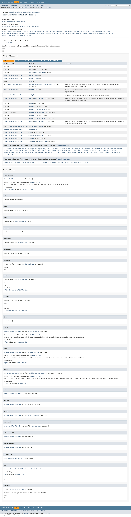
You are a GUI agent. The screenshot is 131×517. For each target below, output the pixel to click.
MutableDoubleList (21, 26)
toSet (107, 152)
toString (86, 162)
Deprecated (31, 2)
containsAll (36, 150)
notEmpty (73, 162)
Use (21, 2)
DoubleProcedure (37, 126)
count (54, 150)
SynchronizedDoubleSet (67, 33)
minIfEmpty (23, 152)
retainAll (31, 115)
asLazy (24, 148)
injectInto (93, 150)
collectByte (76, 148)
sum (69, 152)
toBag (95, 152)
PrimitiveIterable (19, 21)
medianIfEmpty (9, 152)
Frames (23, 5)
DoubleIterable (7, 21)
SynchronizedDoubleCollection (29, 33)
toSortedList (8, 154)
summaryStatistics (78, 152)
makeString (47, 162)
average (31, 148)
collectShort (18, 150)
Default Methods (54, 61)
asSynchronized (33, 75)
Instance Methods (22, 61)
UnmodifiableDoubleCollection (103, 33)
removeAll (31, 106)
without (31, 138)
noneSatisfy (32, 152)
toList (101, 152)
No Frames (30, 5)
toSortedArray (115, 152)
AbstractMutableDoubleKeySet (12, 31)
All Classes (41, 5)
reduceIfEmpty (49, 152)
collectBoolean (65, 148)
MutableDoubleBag (8, 26)
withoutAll (32, 141)
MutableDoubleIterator (12, 89)
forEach (85, 150)
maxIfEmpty (106, 150)
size (79, 162)
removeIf (31, 112)
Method (25, 7)
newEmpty (31, 95)
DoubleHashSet (108, 31)
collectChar (86, 148)
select (30, 121)
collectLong (8, 150)
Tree (25, 2)
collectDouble (97, 148)
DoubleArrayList (86, 31)
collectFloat (108, 148)
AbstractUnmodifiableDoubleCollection (65, 31)
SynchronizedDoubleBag (10, 33)
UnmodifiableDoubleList (10, 35)
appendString (8, 162)
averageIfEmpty (40, 148)
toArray (89, 152)
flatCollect (77, 150)
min (16, 152)
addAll (30, 69)
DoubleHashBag (97, 31)
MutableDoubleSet (35, 26)
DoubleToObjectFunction (43, 84)
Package (10, 2)
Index (38, 2)
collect (31, 84)
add (29, 66)
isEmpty (38, 162)
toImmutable (32, 129)
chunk (49, 148)
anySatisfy (17, 148)
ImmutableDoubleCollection (13, 129)
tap (29, 126)
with (30, 132)
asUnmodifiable (33, 78)
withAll (31, 135)
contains (27, 150)
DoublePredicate (39, 98)
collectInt (118, 148)
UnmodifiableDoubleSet (28, 35)
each (69, 150)
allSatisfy (7, 148)
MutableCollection (13, 84)
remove (30, 103)
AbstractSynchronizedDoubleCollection (37, 31)
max (100, 150)
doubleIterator (33, 89)
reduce (40, 152)
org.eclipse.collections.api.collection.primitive (24, 12)
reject (30, 98)
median (114, 150)
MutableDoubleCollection (13, 75)
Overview (4, 2)
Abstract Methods (39, 61)
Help (42, 2)
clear (30, 81)
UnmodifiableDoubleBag (84, 33)
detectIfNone (62, 150)
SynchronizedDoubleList (49, 33)
